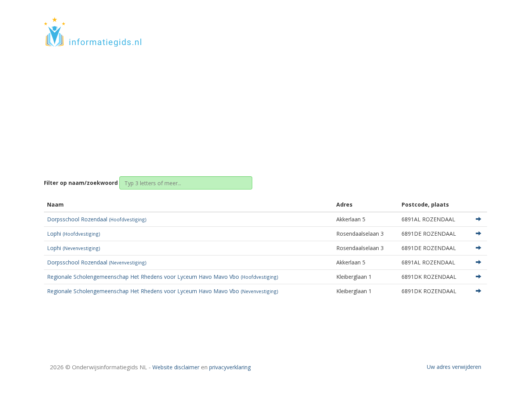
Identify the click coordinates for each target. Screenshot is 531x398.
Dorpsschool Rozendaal (97, 219)
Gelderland (260, 105)
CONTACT (466, 24)
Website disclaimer (175, 367)
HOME (436, 24)
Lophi (73, 233)
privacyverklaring (230, 367)
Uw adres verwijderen (454, 366)
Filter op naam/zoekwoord (81, 182)
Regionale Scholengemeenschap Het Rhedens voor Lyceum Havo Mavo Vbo (162, 276)
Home (230, 105)
